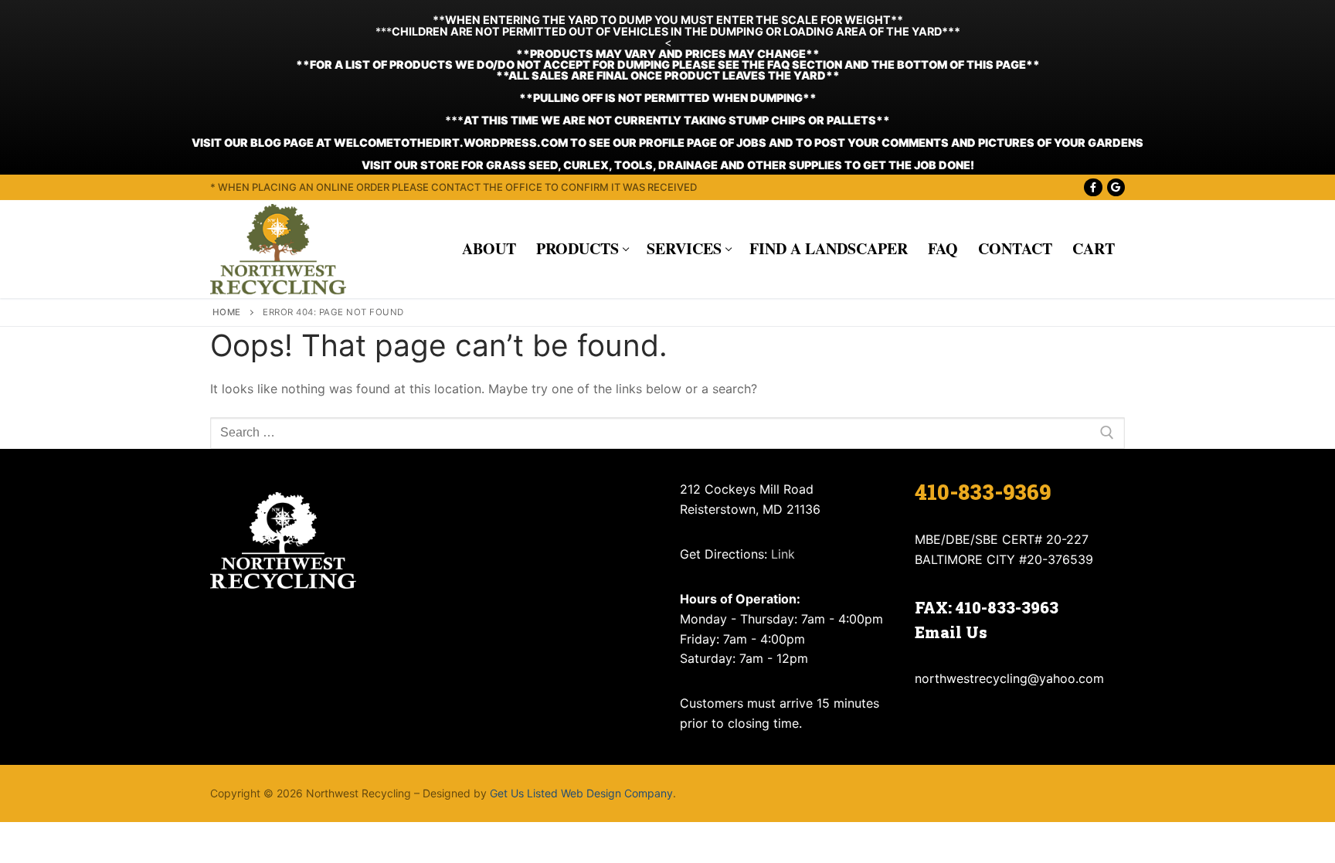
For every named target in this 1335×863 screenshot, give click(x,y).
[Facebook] (1093, 187)
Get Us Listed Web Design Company (581, 793)
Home (226, 312)
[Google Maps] (1116, 187)
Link (783, 554)
